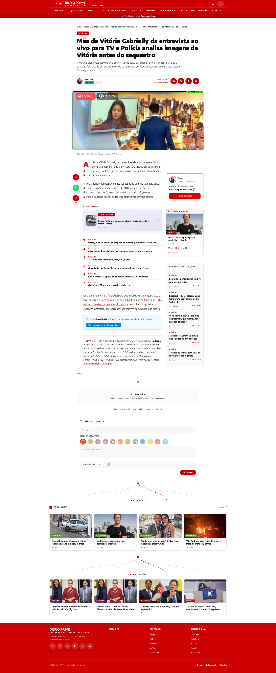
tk (90, 646)
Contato (92, 11)
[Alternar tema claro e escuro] (220, 4)
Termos (200, 665)
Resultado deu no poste (194, 11)
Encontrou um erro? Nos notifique (103, 325)
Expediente (60, 11)
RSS (53, 652)
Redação (89, 79)
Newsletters (155, 652)
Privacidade (195, 652)
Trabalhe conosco (198, 639)
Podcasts (153, 639)
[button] (185, 187)
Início (79, 27)
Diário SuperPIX (168, 11)
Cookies (223, 665)
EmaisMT (150, 11)
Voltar (59, 4)
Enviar (189, 472)
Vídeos (152, 635)
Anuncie (194, 643)
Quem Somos (77, 11)
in (82, 646)
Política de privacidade (115, 11)
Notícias (87, 27)
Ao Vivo (153, 648)
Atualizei (217, 11)
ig (67, 646)
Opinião (153, 643)
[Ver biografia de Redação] (80, 81)
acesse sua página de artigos (97, 363)
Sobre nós (195, 635)
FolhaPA (136, 11)
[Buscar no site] (213, 4)
